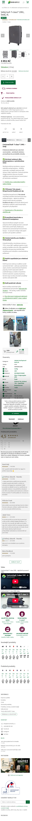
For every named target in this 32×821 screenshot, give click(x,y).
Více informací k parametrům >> (12, 428)
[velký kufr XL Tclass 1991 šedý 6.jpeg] (21, 323)
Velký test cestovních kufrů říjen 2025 (11, 750)
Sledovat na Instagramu (16, 775)
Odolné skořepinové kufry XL (20, 361)
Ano (15, 391)
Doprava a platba (5, 698)
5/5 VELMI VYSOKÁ (19, 373)
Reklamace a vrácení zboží (9, 714)
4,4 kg (16, 369)
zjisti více (20, 305)
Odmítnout (21, 419)
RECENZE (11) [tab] (10, 140)
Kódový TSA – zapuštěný (20, 382)
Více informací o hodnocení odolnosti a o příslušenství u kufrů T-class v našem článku (15, 298)
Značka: (6, 22)
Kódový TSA (17, 381)
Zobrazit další (15, 562)
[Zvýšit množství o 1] (12, 76)
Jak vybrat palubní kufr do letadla (10, 741)
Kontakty (3, 700)
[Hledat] (23, 2)
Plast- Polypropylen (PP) (20, 376)
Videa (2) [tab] (18, 140)
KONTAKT (4, 720)
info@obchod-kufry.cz (9, 724)
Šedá (15, 379)
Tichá (16, 388)
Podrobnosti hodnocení (23, 20)
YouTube (6, 734)
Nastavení (12, 419)
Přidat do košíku (9, 82)
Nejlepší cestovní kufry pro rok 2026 (10, 746)
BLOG (2, 738)
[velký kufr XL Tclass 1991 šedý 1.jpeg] (15, 339)
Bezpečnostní (18, 385)
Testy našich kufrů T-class (8, 711)
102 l (15, 371)
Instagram (6, 731)
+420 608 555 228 (8, 726)
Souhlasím (16, 413)
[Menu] (3, 2)
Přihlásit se (28, 802)
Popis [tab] (4, 140)
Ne (15, 394)
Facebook (6, 729)
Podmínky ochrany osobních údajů (10, 707)
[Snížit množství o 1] (3, 76)
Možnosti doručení (24, 71)
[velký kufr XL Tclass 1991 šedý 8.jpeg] (9, 323)
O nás (2, 702)
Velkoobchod (4, 709)
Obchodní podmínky (6, 704)
